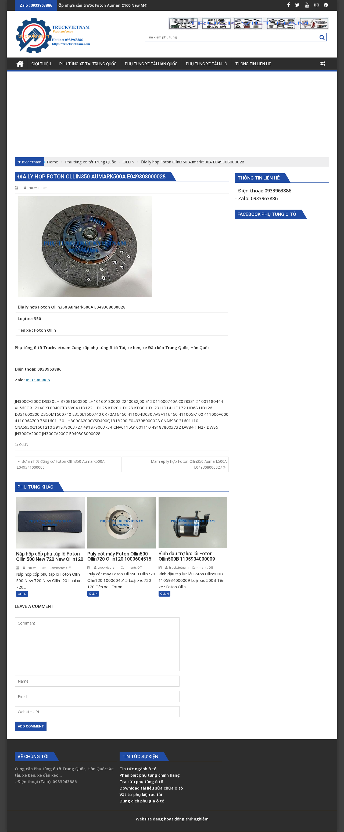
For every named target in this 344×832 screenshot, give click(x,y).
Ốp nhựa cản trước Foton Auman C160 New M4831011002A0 (94, 5)
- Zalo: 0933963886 (256, 198)
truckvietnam (37, 187)
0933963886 (38, 379)
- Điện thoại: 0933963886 (263, 190)
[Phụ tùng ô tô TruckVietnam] (20, 63)
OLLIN (23, 444)
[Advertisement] (172, 112)
